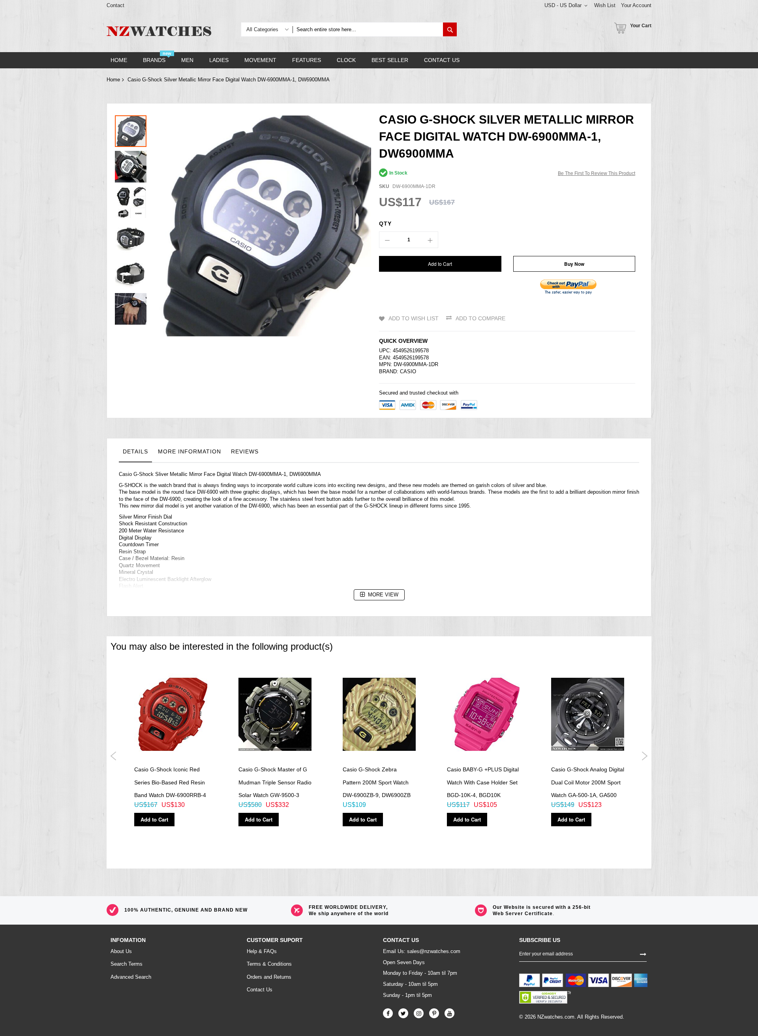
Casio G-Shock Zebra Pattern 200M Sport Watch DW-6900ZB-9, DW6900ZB (377, 782)
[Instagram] (419, 1013)
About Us (121, 951)
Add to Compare (480, 318)
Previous (113, 756)
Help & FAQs (262, 951)
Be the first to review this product (596, 173)
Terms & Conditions (269, 964)
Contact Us (259, 990)
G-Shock (143, 474)
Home (113, 80)
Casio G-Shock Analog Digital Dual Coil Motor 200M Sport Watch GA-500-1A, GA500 (587, 782)
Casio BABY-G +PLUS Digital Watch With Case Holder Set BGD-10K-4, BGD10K (483, 782)
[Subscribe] (643, 953)
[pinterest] (434, 1013)
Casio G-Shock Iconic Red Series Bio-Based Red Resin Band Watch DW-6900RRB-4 (170, 782)
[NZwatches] (159, 31)
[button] (132, 164)
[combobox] (368, 29)
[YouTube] (449, 1013)
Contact (115, 5)
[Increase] (430, 240)
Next (644, 756)
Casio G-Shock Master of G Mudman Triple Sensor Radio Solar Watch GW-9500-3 (274, 782)
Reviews (245, 451)
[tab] (135, 453)
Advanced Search (131, 977)
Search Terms (127, 964)
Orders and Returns (269, 977)
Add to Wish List (413, 318)
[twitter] (403, 1013)
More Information (189, 451)
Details (135, 451)
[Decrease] (387, 240)
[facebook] (388, 1013)
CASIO (408, 371)
